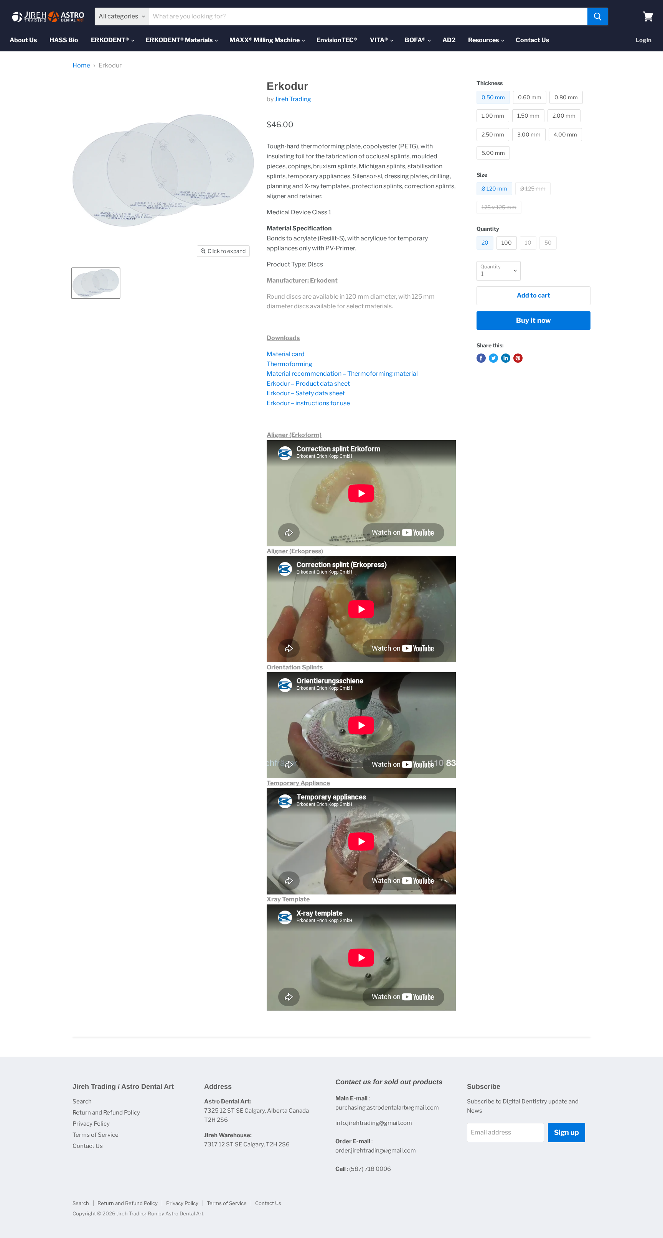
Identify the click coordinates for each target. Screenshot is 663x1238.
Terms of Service (96, 1134)
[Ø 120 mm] (495, 197)
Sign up (566, 1132)
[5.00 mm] (494, 161)
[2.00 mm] (565, 124)
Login (643, 40)
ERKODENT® (110, 40)
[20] (486, 251)
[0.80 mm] (567, 105)
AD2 (448, 40)
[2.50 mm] (494, 142)
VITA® (379, 40)
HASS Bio (63, 40)
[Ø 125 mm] (533, 197)
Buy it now (533, 320)
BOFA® (416, 40)
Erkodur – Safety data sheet (306, 393)
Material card (286, 354)
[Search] (597, 16)
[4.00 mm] (566, 142)
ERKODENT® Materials (180, 40)
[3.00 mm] (530, 142)
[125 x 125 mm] (500, 215)
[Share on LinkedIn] (505, 358)
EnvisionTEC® (337, 40)
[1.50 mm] (529, 124)
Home (81, 65)
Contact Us (532, 40)
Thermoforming (289, 364)
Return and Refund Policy (106, 1112)
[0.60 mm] (530, 105)
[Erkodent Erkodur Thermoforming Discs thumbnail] (96, 283)
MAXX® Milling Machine (265, 40)
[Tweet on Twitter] (493, 358)
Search (82, 1101)
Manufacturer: (288, 280)
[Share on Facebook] (481, 358)
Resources (484, 40)
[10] (529, 251)
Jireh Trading (293, 99)
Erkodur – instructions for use (308, 403)
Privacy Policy (91, 1123)
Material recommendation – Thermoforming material (342, 373)
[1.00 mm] (494, 124)
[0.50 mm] (494, 105)
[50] (549, 251)
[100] (507, 251)
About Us (23, 40)
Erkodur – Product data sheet (308, 383)
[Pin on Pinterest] (518, 358)
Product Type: (286, 264)
